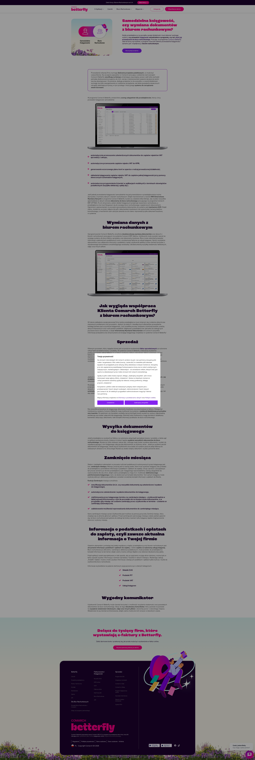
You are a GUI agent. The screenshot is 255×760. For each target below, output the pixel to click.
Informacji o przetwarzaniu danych (130, 398)
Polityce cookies (150, 398)
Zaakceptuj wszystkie (141, 403)
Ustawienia (110, 403)
